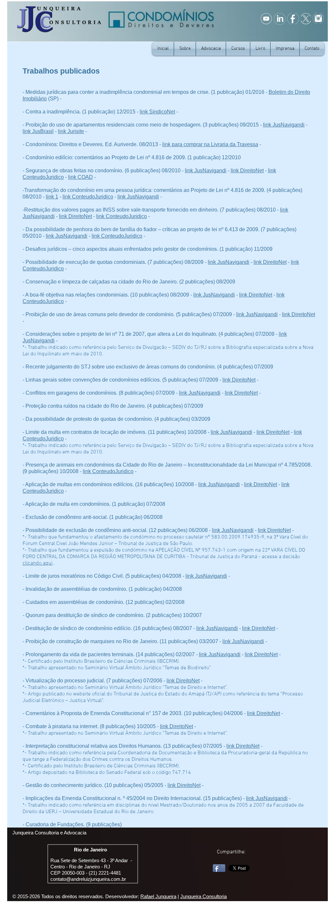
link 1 (52, 196)
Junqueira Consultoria (203, 896)
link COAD (80, 177)
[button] (285, 49)
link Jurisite (71, 131)
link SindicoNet (157, 111)
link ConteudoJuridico (87, 196)
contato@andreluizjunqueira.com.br (88, 879)
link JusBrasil (38, 131)
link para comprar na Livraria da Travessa (210, 144)
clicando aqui (38, 563)
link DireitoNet (247, 170)
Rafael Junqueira (158, 896)
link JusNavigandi (284, 125)
